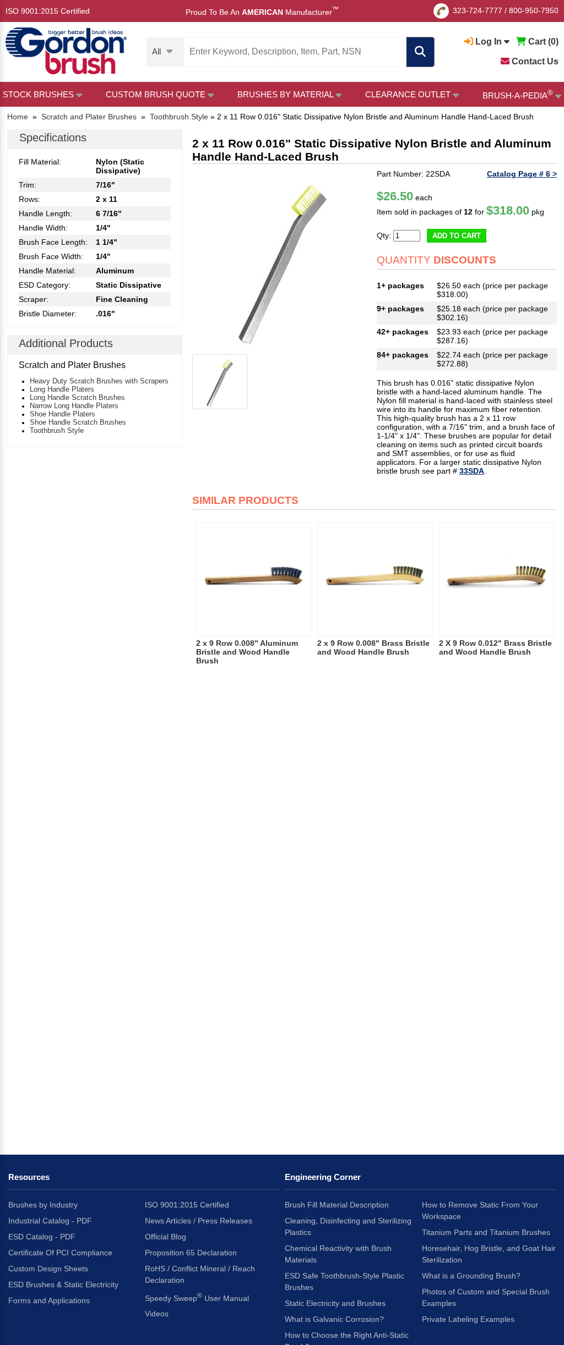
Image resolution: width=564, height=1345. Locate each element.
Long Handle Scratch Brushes (77, 397)
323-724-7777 (477, 10)
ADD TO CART (456, 236)
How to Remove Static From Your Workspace (480, 1210)
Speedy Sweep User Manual (197, 1297)
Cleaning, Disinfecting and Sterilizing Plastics (348, 1226)
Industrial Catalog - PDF (50, 1220)
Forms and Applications (49, 1300)
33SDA (471, 470)
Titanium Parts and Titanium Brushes (486, 1232)
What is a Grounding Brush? (471, 1275)
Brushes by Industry (43, 1204)
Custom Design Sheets (48, 1268)
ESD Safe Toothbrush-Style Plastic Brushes (344, 1281)
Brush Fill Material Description (337, 1204)
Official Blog (165, 1236)
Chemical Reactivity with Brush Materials (338, 1254)
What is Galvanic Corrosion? (334, 1319)
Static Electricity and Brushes (335, 1303)
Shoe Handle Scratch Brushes (78, 422)
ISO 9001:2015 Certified (48, 11)
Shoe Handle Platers (62, 414)
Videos (157, 1313)
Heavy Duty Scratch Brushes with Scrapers (99, 381)
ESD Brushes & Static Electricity (63, 1284)
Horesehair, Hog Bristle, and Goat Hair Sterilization (489, 1254)
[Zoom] (282, 259)
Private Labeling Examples (468, 1319)
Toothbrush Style (57, 430)
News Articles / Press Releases (198, 1220)
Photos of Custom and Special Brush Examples (486, 1297)
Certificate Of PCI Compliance (60, 1252)
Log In (488, 41)
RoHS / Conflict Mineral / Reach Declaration (200, 1274)
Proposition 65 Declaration (191, 1252)
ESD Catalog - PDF (41, 1236)
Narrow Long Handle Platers (74, 406)
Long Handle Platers (62, 389)
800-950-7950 (533, 10)
